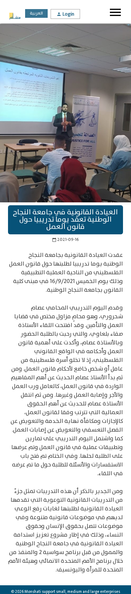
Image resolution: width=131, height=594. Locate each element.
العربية (36, 13)
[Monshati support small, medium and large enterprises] (15, 17)
